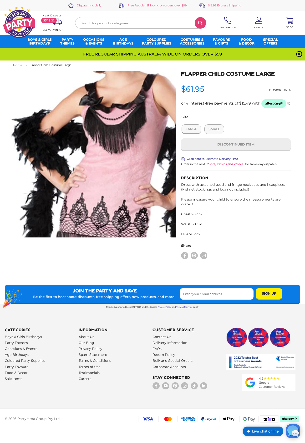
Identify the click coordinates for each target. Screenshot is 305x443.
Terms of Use (89, 367)
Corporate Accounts (169, 367)
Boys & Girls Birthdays (23, 337)
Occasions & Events (21, 349)
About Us (86, 337)
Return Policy (163, 354)
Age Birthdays (17, 354)
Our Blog (86, 343)
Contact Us (161, 337)
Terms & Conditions (95, 360)
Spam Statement (93, 354)
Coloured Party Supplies (25, 360)
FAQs (157, 349)
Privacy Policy (164, 307)
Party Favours (16, 367)
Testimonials (89, 373)
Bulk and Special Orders (172, 360)
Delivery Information (169, 343)
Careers (85, 379)
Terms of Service (184, 307)
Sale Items (13, 379)
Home (17, 65)
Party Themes (16, 343)
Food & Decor (16, 373)
